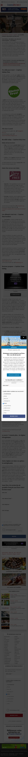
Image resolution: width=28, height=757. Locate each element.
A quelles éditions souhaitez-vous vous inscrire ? (13, 391)
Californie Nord (7, 408)
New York (6, 398)
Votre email (6, 385)
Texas (5, 412)
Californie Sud (7, 410)
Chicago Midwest (7, 405)
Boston (5, 403)
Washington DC (7, 401)
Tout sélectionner (7, 393)
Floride (5, 396)
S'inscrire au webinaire (14, 374)
